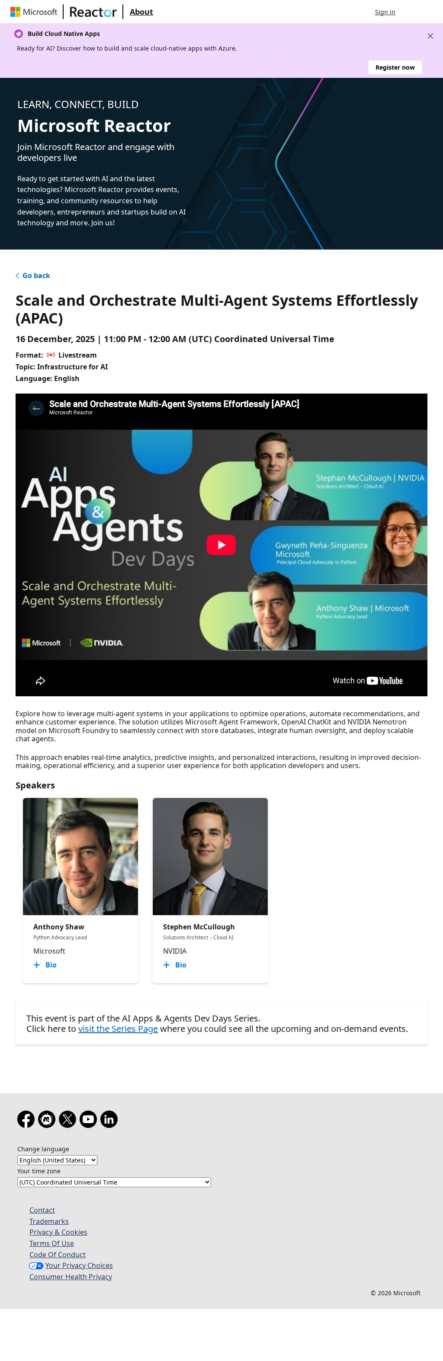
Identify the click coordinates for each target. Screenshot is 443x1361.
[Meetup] (48, 1121)
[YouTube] (90, 1121)
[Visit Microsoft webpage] (35, 11)
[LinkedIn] (110, 1121)
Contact (42, 1210)
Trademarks (49, 1221)
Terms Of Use (51, 1243)
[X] (69, 1121)
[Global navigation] (410, 11)
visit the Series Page (118, 1028)
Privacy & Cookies (58, 1232)
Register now (395, 67)
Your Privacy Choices (79, 1265)
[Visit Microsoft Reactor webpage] (93, 11)
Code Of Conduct (57, 1254)
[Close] (430, 36)
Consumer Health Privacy (70, 1276)
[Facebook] (27, 1121)
